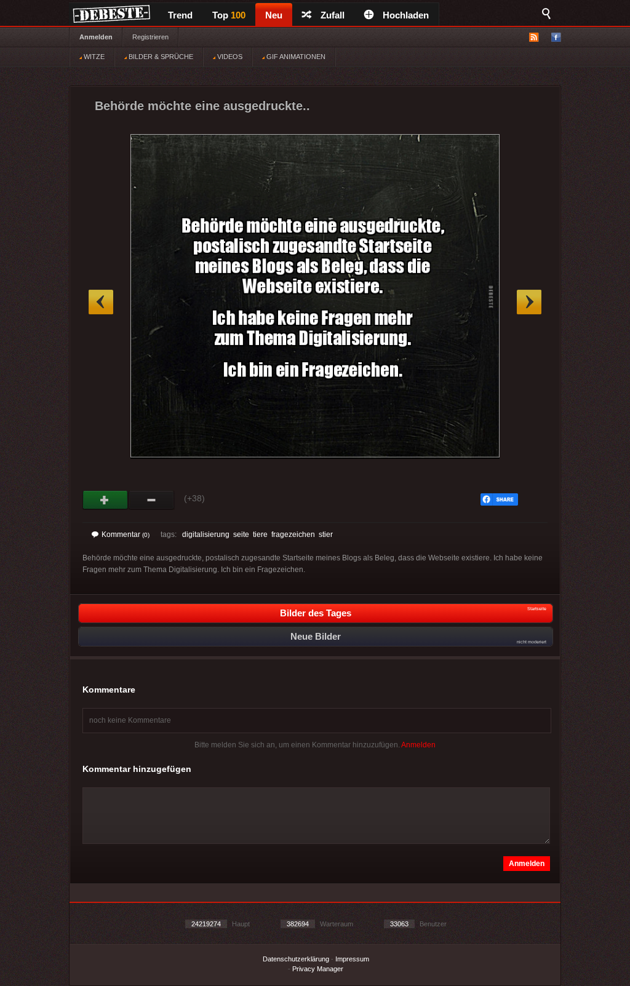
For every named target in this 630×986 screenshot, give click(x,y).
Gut (105, 500)
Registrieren (150, 37)
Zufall (333, 15)
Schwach (152, 500)
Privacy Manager (317, 968)
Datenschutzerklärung (296, 959)
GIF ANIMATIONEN (295, 56)
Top (228, 15)
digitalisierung (205, 534)
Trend (180, 15)
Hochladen (406, 15)
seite (241, 534)
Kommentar (126, 534)
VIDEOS (228, 56)
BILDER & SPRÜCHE (160, 56)
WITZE (93, 56)
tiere (260, 534)
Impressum (352, 959)
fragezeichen (293, 534)
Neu (273, 15)
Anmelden (96, 37)
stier (326, 534)
